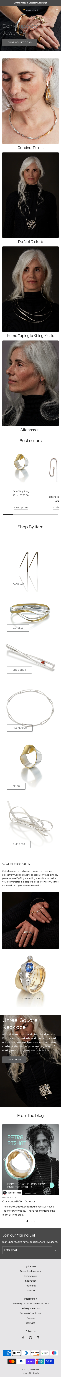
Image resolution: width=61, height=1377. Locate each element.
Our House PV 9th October (18, 1201)
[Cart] (57, 10)
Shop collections (20, 42)
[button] (27, 1221)
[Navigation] (3, 10)
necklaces (20, 728)
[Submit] (55, 1250)
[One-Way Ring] (21, 468)
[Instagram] (30, 1337)
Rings (16, 786)
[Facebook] (23, 1337)
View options (21, 507)
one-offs (19, 844)
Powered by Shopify (30, 1373)
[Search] (50, 10)
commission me (30, 999)
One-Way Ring (21, 491)
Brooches (19, 670)
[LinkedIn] (37, 1337)
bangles (18, 628)
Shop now (14, 1060)
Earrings (19, 584)
